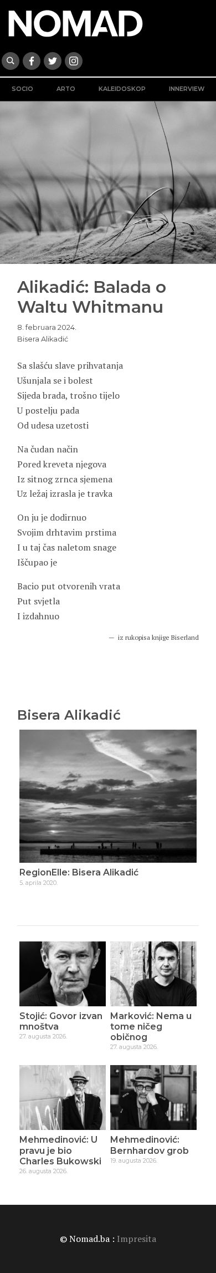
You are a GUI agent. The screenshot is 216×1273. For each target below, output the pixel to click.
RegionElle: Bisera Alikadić (78, 872)
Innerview (186, 89)
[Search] (10, 61)
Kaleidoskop (122, 89)
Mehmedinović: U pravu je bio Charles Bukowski (60, 1150)
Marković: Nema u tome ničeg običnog (151, 1026)
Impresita (136, 1239)
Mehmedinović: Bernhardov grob (149, 1144)
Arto (65, 89)
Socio (22, 89)
